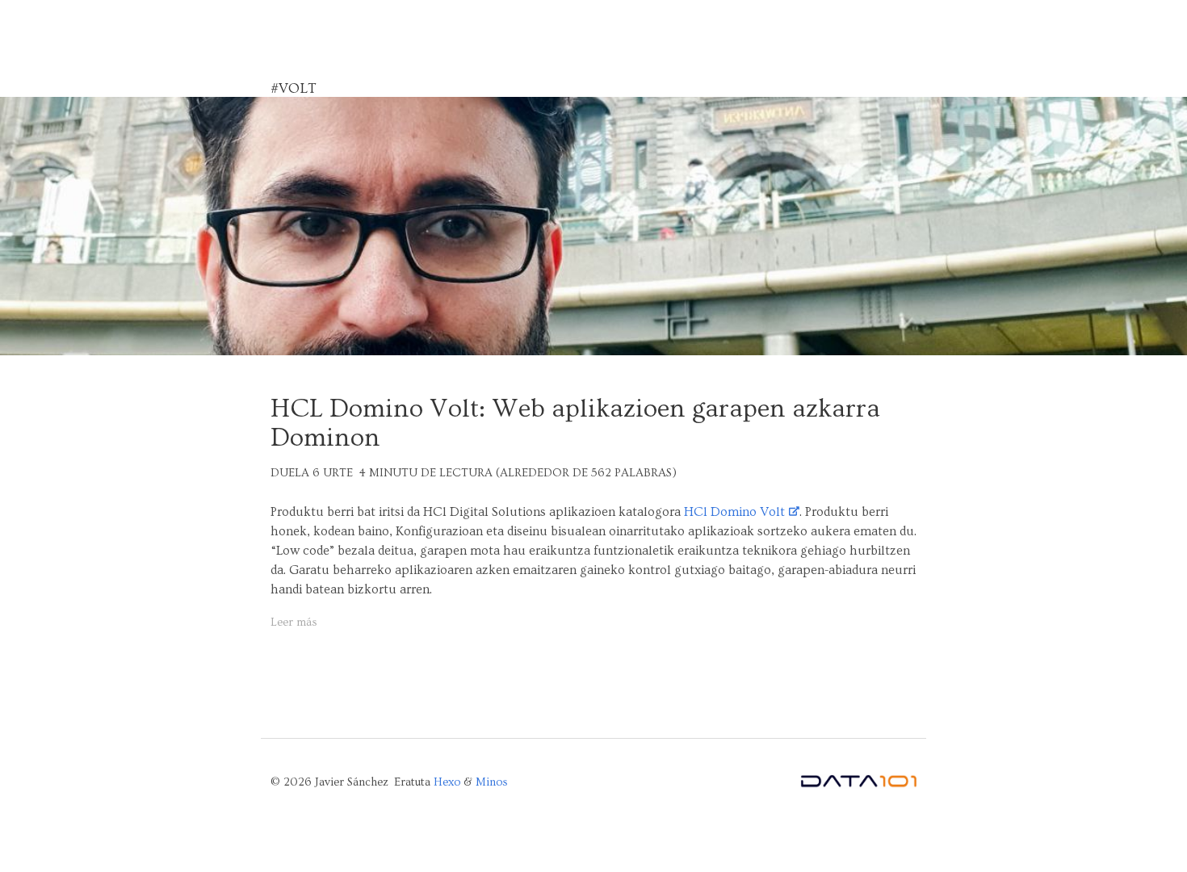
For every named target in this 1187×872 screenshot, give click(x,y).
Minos (492, 782)
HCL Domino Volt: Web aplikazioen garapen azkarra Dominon (575, 423)
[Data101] (858, 784)
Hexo (447, 782)
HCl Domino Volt (734, 512)
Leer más (294, 622)
